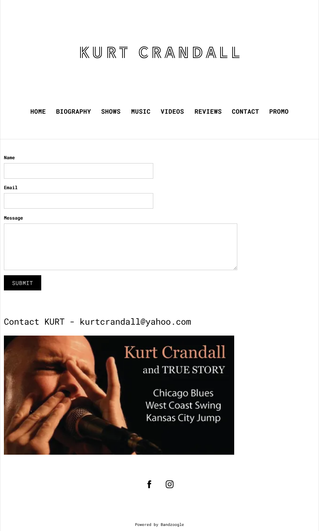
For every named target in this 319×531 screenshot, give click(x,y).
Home (38, 111)
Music (141, 111)
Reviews (208, 111)
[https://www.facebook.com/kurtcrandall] (149, 484)
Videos (172, 111)
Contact (245, 111)
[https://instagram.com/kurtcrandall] (170, 484)
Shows (111, 111)
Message (13, 218)
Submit (22, 283)
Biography (73, 111)
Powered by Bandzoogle (159, 524)
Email (11, 187)
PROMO (279, 111)
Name (9, 157)
